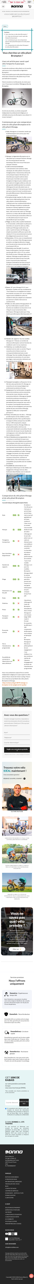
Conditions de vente (12, 1216)
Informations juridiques (13, 1181)
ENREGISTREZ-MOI (24, 1102)
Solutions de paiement (12, 1207)
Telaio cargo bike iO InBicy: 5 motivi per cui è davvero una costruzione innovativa (17, 867)
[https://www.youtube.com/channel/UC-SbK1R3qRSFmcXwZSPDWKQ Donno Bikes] (6, 1233)
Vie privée (8, 1212)
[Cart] (29, 6)
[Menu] (3, 6)
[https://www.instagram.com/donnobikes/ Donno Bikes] (12, 1233)
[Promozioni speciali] (17, 2)
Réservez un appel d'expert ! (13, 778)
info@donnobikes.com (12, 1247)
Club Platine (9, 1197)
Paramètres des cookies (13, 1223)
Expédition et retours (12, 1210)
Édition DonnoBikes (12, 1177)
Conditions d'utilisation (13, 1214)
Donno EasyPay (10, 1195)
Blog (6, 1186)
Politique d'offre (11, 1221)
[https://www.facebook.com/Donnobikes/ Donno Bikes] (9, 1233)
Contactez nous (10, 1188)
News (5, 26)
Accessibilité (9, 1219)
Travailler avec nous (12, 1184)
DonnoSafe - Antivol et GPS (14, 1193)
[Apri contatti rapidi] (31, 1276)
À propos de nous (11, 1179)
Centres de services (11, 1190)
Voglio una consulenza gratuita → (17, 749)
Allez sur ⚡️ (17, 949)
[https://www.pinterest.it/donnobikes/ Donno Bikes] (15, 1233)
